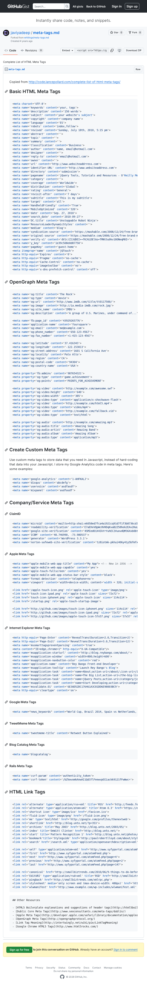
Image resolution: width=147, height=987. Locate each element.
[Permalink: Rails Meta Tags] (6, 766)
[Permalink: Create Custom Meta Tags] (6, 449)
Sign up (132, 6)
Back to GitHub (96, 6)
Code (12, 50)
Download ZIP (133, 50)
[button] (112, 50)
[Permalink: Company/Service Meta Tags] (6, 502)
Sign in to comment (126, 949)
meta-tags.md (46, 32)
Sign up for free (19, 949)
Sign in (117, 6)
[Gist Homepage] (19, 6)
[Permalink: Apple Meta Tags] (6, 554)
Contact (96, 967)
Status (61, 967)
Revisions (33, 50)
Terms (28, 967)
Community (74, 967)
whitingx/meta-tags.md (36, 37)
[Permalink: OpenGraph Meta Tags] (6, 281)
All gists (78, 6)
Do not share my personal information (73, 971)
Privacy (39, 967)
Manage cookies (113, 967)
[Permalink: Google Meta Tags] (6, 702)
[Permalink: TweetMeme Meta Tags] (6, 723)
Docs (86, 967)
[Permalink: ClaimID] (6, 513)
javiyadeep (20, 32)
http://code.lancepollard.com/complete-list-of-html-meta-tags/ (74, 82)
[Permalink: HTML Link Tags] (6, 792)
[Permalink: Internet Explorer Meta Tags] (6, 627)
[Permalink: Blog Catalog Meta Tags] (6, 744)
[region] (73, 505)
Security (50, 967)
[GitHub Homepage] (62, 976)
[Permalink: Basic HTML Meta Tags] (6, 91)
